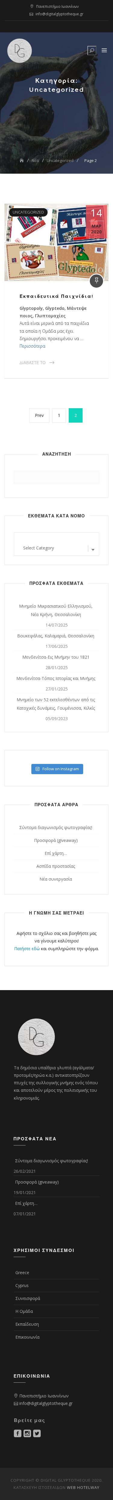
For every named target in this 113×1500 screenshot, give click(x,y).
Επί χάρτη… (56, 853)
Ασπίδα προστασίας (55, 866)
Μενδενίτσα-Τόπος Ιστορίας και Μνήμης (55, 678)
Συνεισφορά (27, 1298)
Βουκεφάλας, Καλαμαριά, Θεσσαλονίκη (55, 636)
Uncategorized (28, 212)
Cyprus (22, 1285)
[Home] (22, 160)
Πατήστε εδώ (27, 948)
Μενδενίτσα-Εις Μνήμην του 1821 (55, 657)
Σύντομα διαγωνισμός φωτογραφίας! (55, 827)
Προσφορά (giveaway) (56, 840)
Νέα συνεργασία (55, 879)
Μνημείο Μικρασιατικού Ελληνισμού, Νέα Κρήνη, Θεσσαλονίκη (56, 610)
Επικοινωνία (27, 1337)
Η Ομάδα (24, 1311)
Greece (22, 1272)
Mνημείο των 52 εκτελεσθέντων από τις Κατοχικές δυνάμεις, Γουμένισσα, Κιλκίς (56, 704)
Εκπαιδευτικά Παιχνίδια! (56, 296)
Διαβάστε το (33, 362)
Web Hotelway (83, 1487)
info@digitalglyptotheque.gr (59, 13)
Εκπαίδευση (27, 1324)
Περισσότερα (32, 346)
